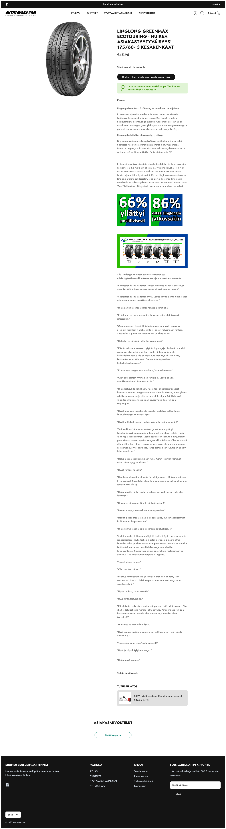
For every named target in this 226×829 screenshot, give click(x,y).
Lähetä (178, 794)
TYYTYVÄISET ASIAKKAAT (118, 13)
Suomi (215, 4)
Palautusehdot (141, 776)
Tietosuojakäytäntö (143, 781)
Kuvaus (121, 100)
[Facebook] (7, 4)
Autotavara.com (19, 822)
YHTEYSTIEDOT (147, 13)
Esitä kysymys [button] (113, 735)
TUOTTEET (92, 13)
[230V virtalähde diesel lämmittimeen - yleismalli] (125, 698)
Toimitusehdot (141, 771)
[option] (68, 59)
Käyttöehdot (140, 786)
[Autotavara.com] (20, 13)
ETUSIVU (75, 13)
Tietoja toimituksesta (127, 673)
